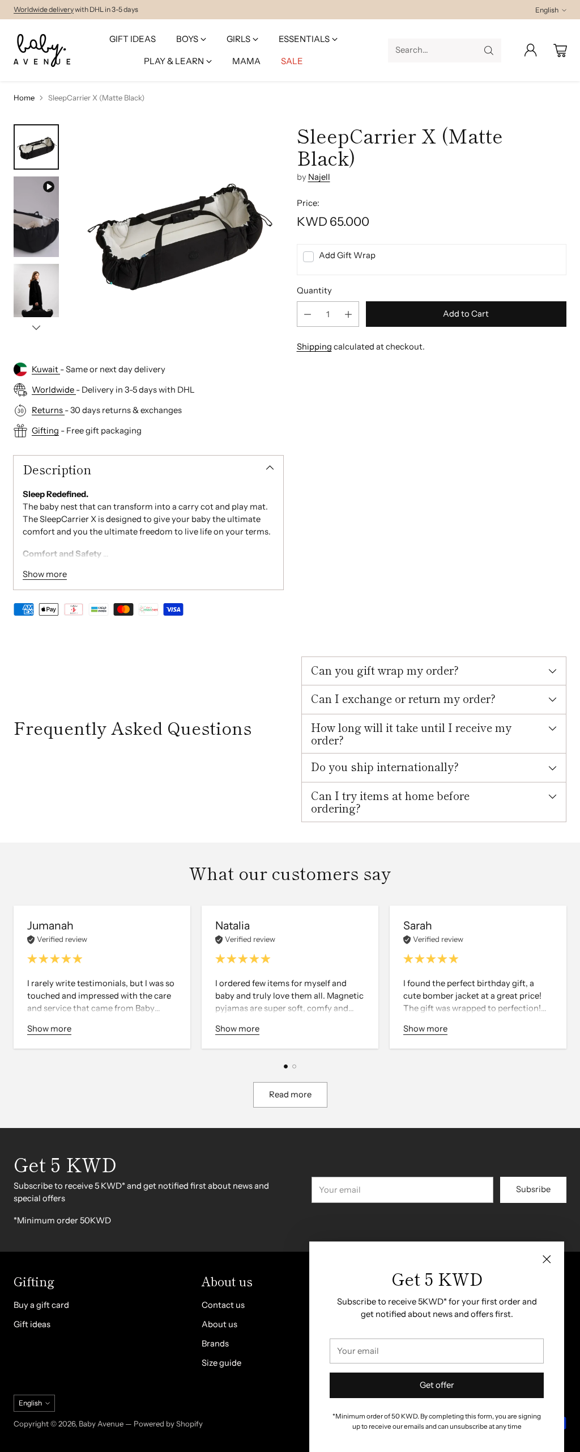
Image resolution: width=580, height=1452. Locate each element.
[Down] (36, 327)
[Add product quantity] (348, 314)
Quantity (314, 290)
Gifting (45, 431)
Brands (215, 1344)
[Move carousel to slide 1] (286, 1066)
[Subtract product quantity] (307, 314)
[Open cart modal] (560, 50)
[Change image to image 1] (36, 147)
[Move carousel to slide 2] (294, 1066)
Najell (319, 177)
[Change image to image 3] (36, 299)
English (546, 10)
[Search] (488, 50)
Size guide (221, 1363)
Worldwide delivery (44, 9)
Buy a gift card (41, 1305)
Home (24, 97)
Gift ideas (32, 1324)
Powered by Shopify (168, 1423)
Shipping (314, 347)
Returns (48, 410)
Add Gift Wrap (347, 255)
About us (219, 1324)
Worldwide (54, 390)
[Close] (546, 1259)
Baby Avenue (101, 1423)
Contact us (223, 1305)
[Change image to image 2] (36, 216)
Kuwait (46, 369)
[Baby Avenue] (42, 50)
